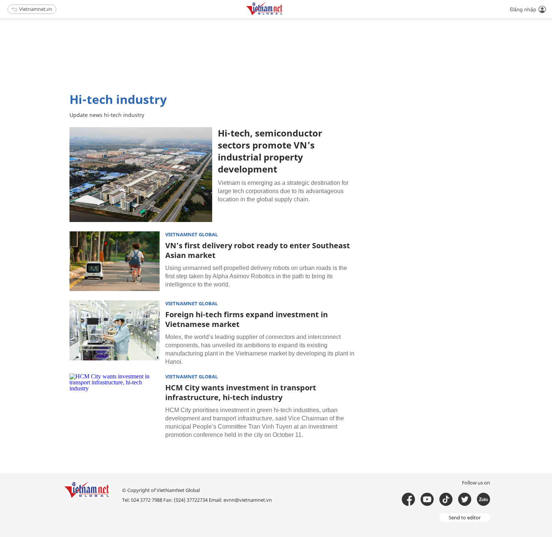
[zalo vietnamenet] (483, 499)
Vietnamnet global (191, 234)
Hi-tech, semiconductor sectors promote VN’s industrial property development (270, 151)
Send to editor (465, 517)
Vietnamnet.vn (35, 9)
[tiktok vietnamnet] (445, 499)
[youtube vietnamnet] (427, 499)
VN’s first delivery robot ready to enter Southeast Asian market (257, 250)
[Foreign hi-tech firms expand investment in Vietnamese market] (114, 330)
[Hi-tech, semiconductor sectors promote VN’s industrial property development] (140, 174)
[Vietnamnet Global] (283, 14)
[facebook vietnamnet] (408, 499)
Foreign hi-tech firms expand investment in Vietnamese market (246, 319)
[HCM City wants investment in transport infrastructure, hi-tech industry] (114, 404)
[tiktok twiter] (464, 499)
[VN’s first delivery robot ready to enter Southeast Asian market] (114, 261)
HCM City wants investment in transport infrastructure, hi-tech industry (240, 392)
